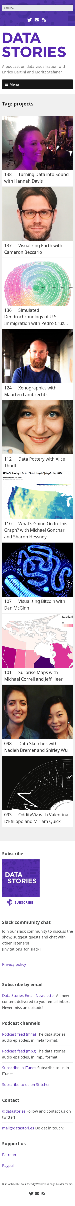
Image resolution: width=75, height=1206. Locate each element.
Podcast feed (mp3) (19, 1051)
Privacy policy (14, 964)
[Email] (36, 20)
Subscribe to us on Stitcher (26, 1084)
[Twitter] (30, 20)
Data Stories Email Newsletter (28, 995)
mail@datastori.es (18, 1127)
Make (16, 1184)
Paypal (8, 1165)
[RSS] (44, 20)
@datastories (13, 1111)
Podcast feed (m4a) (19, 1034)
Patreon (9, 1154)
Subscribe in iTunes (19, 1067)
